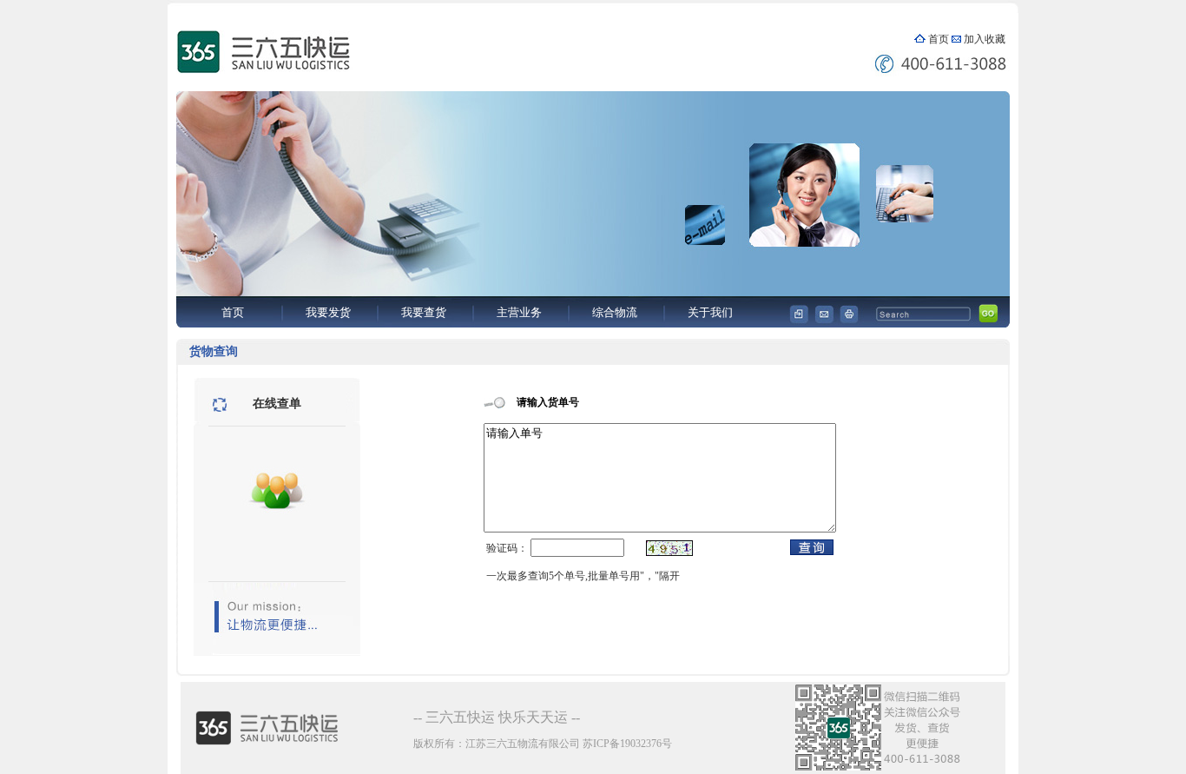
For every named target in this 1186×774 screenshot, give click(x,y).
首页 (938, 39)
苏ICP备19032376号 (627, 744)
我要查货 (423, 312)
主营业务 (519, 312)
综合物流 (614, 312)
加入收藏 (984, 39)
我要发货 (328, 312)
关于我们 (710, 312)
